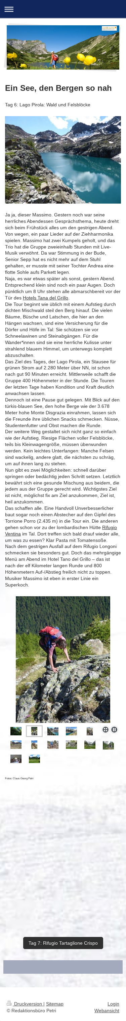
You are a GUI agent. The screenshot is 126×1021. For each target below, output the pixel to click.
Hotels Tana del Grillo (45, 297)
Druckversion (28, 1003)
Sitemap (55, 1003)
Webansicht (106, 1010)
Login (113, 1003)
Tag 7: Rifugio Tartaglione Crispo (63, 943)
